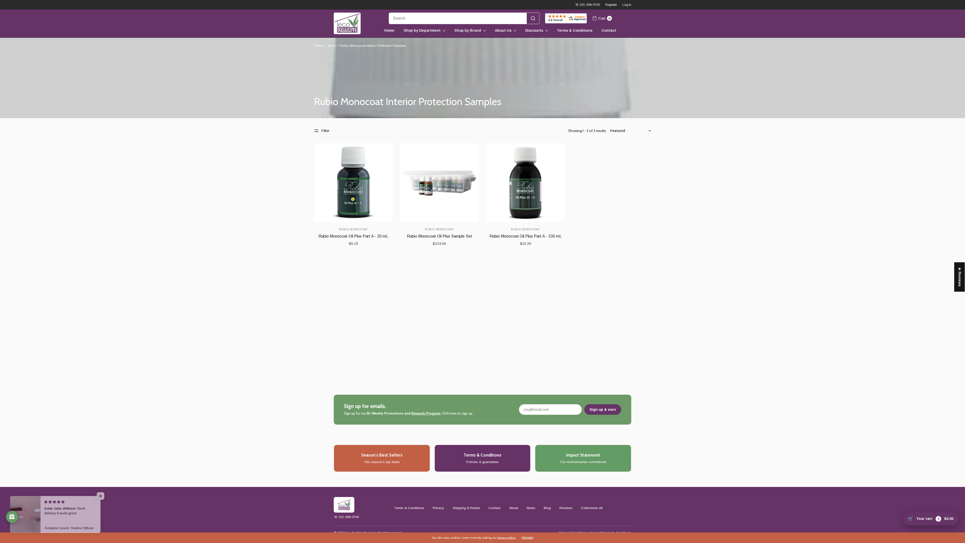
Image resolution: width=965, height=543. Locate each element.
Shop (331, 46)
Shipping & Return (466, 508)
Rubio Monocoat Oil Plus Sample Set (439, 236)
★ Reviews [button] (960, 277)
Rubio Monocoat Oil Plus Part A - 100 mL (526, 236)
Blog (547, 508)
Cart (604, 18)
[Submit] (533, 18)
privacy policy (507, 537)
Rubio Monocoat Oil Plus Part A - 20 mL (353, 236)
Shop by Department (422, 30)
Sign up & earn (603, 410)
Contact (609, 30)
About (513, 508)
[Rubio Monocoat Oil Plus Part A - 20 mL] (353, 182)
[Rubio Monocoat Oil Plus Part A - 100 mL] (525, 182)
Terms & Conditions (574, 30)
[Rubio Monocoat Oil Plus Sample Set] (439, 182)
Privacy (438, 508)
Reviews (565, 508)
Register (611, 5)
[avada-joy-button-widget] (12, 517)
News (531, 508)
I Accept (527, 537)
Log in (626, 5)
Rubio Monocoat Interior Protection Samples (373, 46)
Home (389, 30)
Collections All (592, 508)
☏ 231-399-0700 (587, 5)
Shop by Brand (467, 30)
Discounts (534, 30)
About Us (503, 30)
